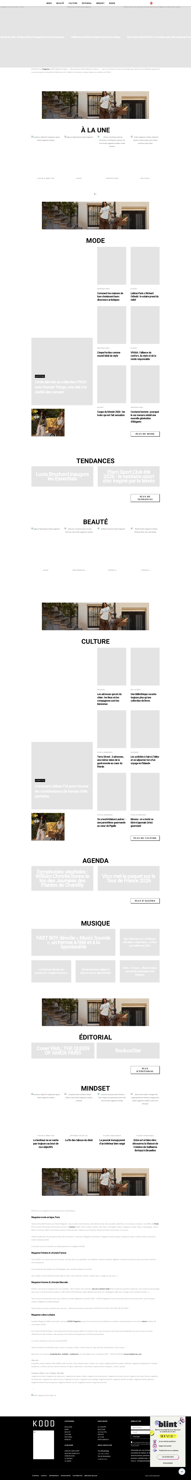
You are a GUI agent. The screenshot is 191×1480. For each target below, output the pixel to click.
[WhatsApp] (138, 3)
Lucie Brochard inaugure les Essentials (62, 476)
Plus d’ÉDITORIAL (145, 1069)
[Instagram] (132, 3)
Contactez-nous (102, 1459)
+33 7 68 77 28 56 (103, 1454)
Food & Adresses (105, 752)
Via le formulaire (104, 1456)
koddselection (55, 1354)
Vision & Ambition (45, 178)
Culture (73, 3)
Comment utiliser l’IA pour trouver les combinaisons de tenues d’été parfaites (61, 791)
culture (144, 1321)
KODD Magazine (74, 1321)
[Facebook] (135, 3)
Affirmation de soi (79, 1136)
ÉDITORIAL (145, 178)
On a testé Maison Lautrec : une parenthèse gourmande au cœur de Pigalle (111, 822)
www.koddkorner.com (132, 1354)
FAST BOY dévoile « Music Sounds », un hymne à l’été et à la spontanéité (73, 942)
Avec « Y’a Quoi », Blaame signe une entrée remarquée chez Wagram (140, 971)
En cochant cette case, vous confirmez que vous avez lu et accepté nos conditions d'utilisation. (145, 1444)
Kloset (134, 289)
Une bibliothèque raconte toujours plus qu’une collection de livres (143, 697)
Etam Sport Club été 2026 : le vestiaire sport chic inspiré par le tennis (95, 37)
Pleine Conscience (112, 1136)
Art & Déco (136, 690)
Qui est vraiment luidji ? (101, 1289)
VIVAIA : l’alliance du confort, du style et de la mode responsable (143, 356)
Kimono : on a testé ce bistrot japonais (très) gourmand (142, 822)
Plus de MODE (145, 434)
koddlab (65, 1354)
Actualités (102, 1432)
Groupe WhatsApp (72, 1451)
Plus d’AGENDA (145, 901)
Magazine (46, 69)
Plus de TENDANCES (145, 498)
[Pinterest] (144, 3)
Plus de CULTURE (145, 838)
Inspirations (112, 178)
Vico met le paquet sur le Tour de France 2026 (128, 878)
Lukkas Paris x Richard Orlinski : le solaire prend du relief (145, 296)
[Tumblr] (141, 3)
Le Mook (68, 1461)
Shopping (39, 376)
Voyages (101, 690)
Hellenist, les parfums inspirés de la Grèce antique (30, 37)
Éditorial (87, 3)
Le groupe (102, 1427)
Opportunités (66, 1475)
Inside (112, 3)
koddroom (74, 1354)
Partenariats (79, 570)
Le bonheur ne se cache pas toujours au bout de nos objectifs (45, 186)
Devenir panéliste (72, 1453)
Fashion (72, 1227)
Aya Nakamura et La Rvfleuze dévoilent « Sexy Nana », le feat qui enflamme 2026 (139, 942)
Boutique (101, 1429)
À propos (35, 1475)
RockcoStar (128, 1050)
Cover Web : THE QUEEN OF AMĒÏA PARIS (63, 1050)
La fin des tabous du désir (79, 1140)
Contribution (77, 1475)
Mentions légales (90, 1475)
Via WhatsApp (103, 1451)
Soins (79, 178)
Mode (49, 3)
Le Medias (69, 1458)
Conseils (112, 570)
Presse (101, 1434)
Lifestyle (40, 780)
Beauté (60, 3)
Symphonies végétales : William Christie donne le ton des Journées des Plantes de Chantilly (62, 878)
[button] (159, 3)
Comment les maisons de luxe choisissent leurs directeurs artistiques (112, 186)
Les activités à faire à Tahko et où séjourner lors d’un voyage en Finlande (145, 760)
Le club (101, 1437)
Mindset (100, 3)
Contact (44, 1475)
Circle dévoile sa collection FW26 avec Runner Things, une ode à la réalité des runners (61, 387)
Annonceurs (70, 1456)
